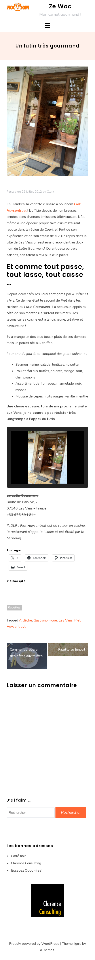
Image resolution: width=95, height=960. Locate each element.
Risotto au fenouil (71, 649)
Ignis (77, 943)
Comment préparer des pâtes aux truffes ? (26, 656)
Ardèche (25, 620)
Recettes (14, 607)
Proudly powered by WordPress (34, 943)
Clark (50, 192)
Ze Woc (60, 6)
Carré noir (18, 856)
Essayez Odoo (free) (27, 870)
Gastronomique (45, 620)
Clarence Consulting (26, 863)
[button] (37, 471)
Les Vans (66, 620)
